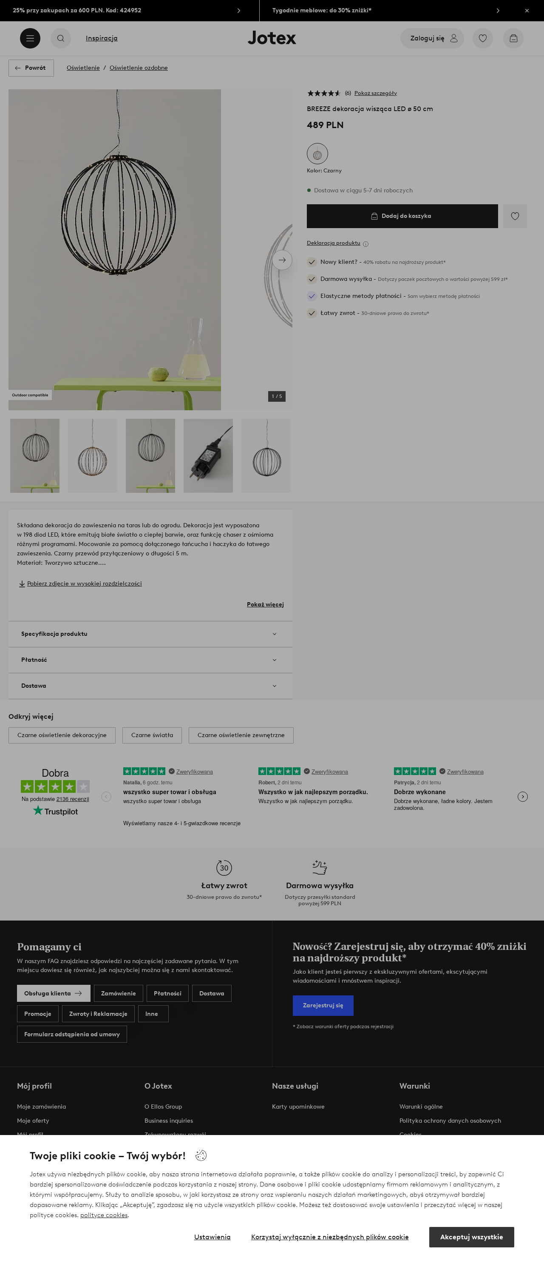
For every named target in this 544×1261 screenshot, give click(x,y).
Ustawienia (212, 1237)
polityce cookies (104, 1215)
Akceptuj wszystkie (471, 1237)
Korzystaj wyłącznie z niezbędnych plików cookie (330, 1237)
